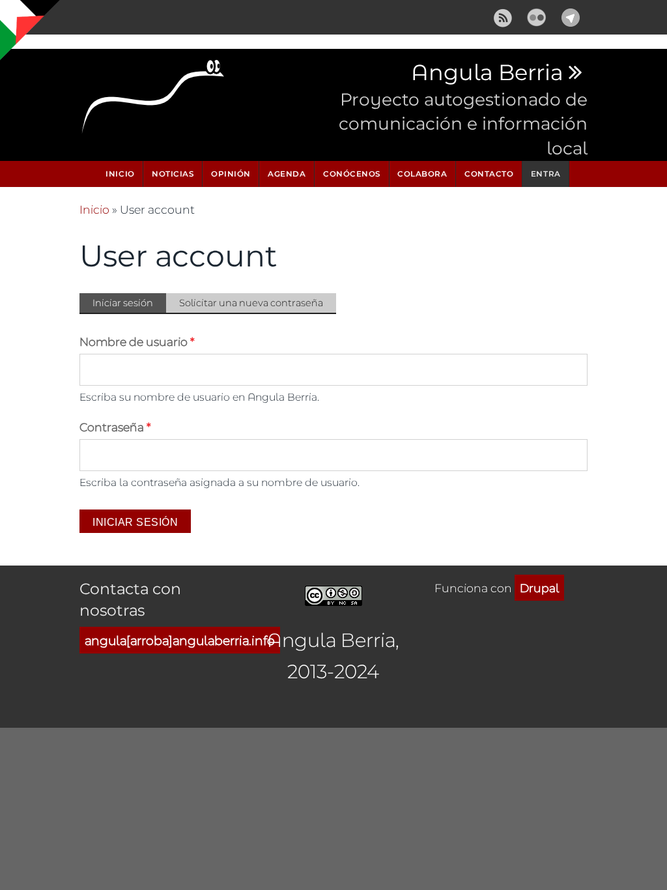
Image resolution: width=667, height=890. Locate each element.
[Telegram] (571, 15)
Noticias (172, 174)
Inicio (120, 174)
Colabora (422, 174)
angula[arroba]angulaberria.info (180, 640)
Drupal (539, 588)
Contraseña (115, 427)
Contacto (488, 174)
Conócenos (351, 174)
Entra (546, 174)
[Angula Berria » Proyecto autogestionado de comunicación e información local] (153, 100)
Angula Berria (487, 73)
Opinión (231, 174)
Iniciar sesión (129, 305)
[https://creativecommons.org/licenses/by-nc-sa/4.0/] (333, 594)
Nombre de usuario (137, 341)
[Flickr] (537, 15)
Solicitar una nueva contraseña (251, 302)
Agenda (286, 174)
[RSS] (503, 15)
